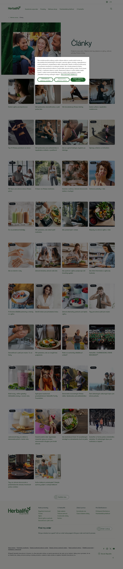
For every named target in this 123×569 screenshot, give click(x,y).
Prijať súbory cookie (78, 80)
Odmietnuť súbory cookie (45, 80)
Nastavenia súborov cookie (62, 79)
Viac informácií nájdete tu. (69, 74)
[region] (62, 71)
